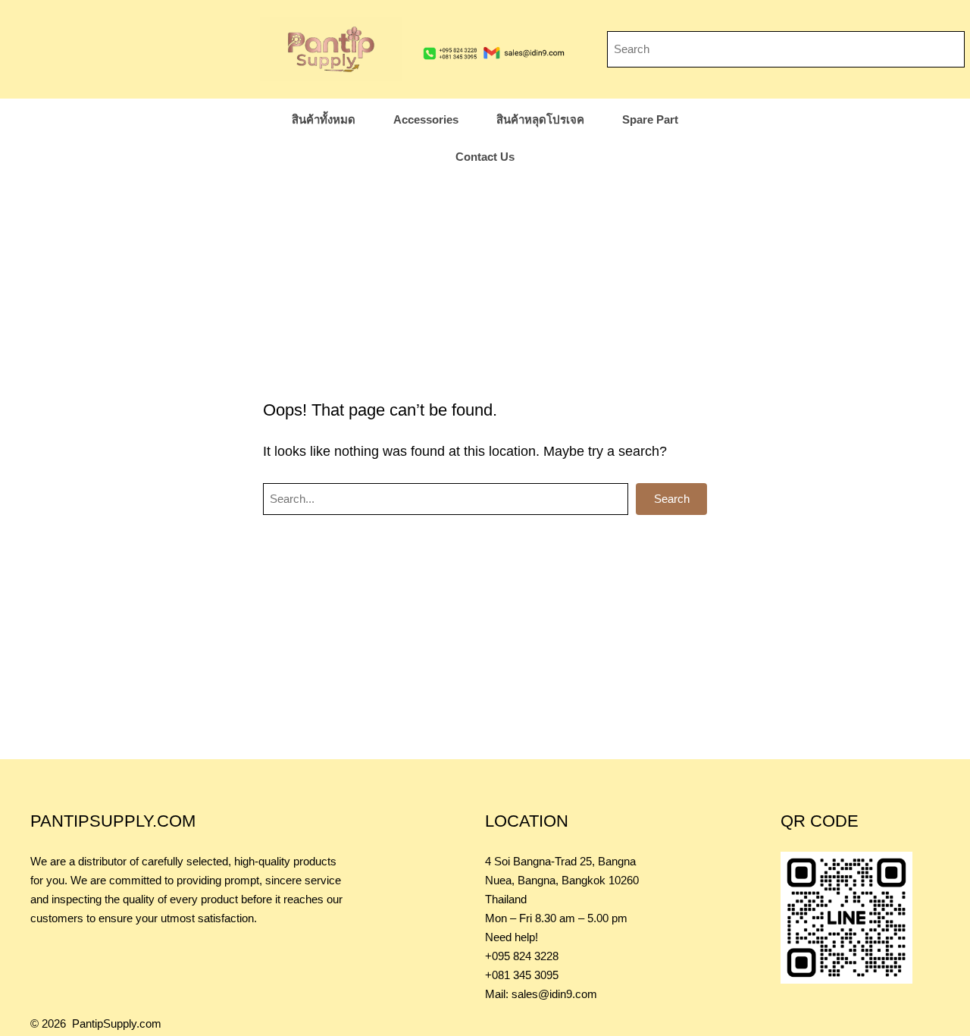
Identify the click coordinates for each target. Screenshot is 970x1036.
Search (672, 498)
